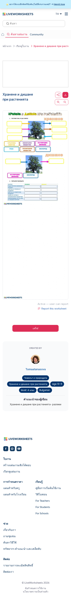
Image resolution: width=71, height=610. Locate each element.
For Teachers (43, 500)
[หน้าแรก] (18, 13)
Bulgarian (44, 390)
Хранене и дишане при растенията (28, 384)
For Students (43, 506)
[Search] (7, 23)
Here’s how (59, 4)
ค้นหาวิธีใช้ (10, 542)
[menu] (66, 14)
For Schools (42, 513)
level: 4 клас (28, 390)
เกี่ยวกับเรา (9, 529)
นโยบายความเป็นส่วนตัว (35, 591)
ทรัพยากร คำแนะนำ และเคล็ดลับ (22, 548)
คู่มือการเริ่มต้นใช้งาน (48, 488)
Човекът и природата (35, 378)
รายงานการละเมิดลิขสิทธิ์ (18, 565)
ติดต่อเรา (8, 571)
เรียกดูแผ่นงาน (11, 471)
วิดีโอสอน (41, 494)
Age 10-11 (57, 384)
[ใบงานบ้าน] (2, 34)
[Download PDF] (65, 95)
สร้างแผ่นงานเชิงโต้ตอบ (17, 465)
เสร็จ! (35, 328)
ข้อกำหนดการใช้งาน (35, 588)
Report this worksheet (53, 308)
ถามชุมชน (9, 536)
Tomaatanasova (35, 369)
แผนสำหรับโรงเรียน (14, 494)
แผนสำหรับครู (11, 488)
